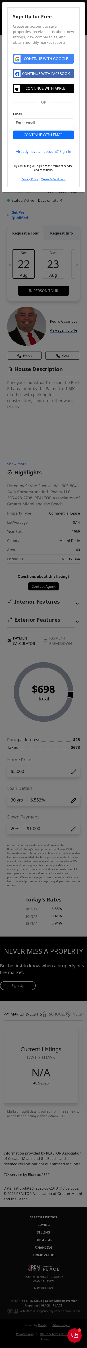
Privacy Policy (30, 179)
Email (17, 114)
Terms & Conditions (53, 179)
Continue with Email (43, 134)
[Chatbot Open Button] (74, 1335)
